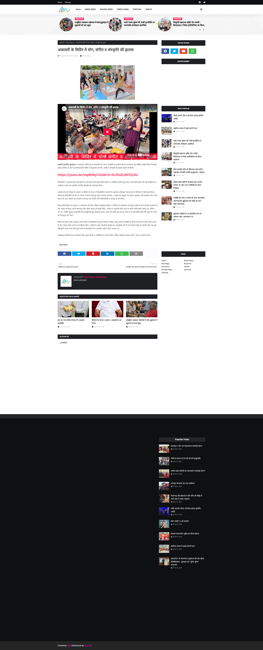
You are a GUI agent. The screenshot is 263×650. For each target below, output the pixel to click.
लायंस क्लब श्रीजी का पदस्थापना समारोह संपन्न (188, 471)
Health (187, 267)
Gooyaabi (88, 646)
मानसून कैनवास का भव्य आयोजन (183, 483)
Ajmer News (188, 261)
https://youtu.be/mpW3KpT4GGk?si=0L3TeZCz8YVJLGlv (98, 175)
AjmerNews (70, 43)
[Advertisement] (183, 84)
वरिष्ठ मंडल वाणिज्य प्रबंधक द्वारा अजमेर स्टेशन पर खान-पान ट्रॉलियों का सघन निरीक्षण (187, 185)
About (60, 2)
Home (163, 261)
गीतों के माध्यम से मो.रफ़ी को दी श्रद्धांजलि (186, 458)
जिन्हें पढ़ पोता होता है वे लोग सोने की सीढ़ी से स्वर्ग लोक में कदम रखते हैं (186, 497)
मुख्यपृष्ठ (62, 43)
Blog (69, 646)
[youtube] (183, 51)
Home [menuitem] (78, 9)
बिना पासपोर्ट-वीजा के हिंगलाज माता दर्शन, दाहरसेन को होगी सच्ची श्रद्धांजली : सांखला (188, 171)
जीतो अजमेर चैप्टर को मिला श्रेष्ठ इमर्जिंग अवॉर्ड (188, 117)
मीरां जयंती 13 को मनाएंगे (180, 521)
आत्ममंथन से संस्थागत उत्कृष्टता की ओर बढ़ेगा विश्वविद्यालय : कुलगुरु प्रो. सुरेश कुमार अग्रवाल (187, 561)
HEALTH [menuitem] (149, 9)
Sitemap (68, 2)
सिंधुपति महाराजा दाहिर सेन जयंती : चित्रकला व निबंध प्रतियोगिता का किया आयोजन (186, 24)
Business (187, 264)
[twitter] (204, 2)
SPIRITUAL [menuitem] (137, 9)
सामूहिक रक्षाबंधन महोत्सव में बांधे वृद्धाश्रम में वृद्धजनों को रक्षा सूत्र (90, 24)
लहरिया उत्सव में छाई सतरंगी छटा (185, 128)
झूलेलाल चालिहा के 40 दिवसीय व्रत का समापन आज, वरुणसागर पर (187, 215)
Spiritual (187, 270)
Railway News (166, 270)
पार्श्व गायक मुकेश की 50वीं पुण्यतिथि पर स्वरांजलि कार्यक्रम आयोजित (137, 24)
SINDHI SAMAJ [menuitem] (123, 9)
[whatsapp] (192, 51)
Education (165, 267)
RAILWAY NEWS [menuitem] (106, 9)
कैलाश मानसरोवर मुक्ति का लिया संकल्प (185, 533)
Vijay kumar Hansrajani (69, 56)
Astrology (165, 264)
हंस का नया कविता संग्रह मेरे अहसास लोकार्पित (71, 322)
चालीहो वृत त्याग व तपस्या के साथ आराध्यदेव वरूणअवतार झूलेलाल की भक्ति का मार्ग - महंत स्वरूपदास (189, 201)
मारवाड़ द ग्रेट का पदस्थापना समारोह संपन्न (186, 446)
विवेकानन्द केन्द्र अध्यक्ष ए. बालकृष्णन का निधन (106, 322)
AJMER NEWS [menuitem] (90, 9)
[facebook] (199, 2)
